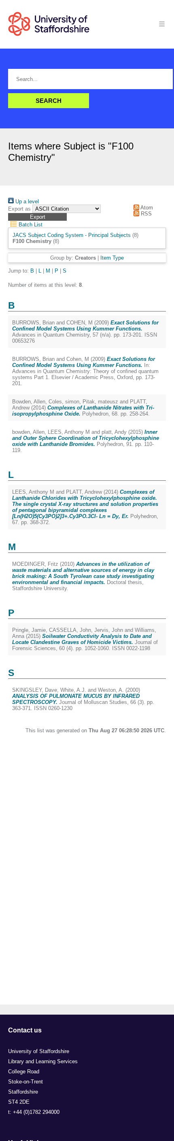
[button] (37, 217)
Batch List (29, 225)
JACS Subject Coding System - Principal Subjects (72, 235)
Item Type (112, 258)
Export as (19, 209)
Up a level (26, 201)
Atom (146, 208)
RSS (145, 214)
